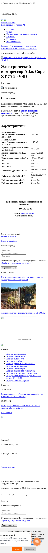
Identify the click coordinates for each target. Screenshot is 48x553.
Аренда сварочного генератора (20, 371)
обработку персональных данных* (17, 263)
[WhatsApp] (2, 20)
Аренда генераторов (15, 356)
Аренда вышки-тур (15, 359)
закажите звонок (8, 236)
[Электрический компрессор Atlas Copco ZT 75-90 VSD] (24, 60)
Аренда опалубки (14, 361)
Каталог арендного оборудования (21, 34)
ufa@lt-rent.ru (27, 213)
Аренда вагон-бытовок (16, 366)
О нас (9, 32)
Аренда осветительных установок (21, 373)
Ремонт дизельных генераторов (20, 363)
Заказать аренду (8, 92)
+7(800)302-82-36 (9, 14)
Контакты (10, 37)
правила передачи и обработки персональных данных (24, 497)
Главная (10, 29)
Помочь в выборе (9, 241)
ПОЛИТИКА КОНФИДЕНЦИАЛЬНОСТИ (24, 492)
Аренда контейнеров (15, 368)
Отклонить (30, 549)
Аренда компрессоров (16, 354)
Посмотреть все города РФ (13, 25)
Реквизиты (11, 39)
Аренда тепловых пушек (17, 380)
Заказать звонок (8, 22)
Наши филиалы (15, 9)
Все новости (6, 412)
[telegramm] (5, 20)
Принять (17, 549)
